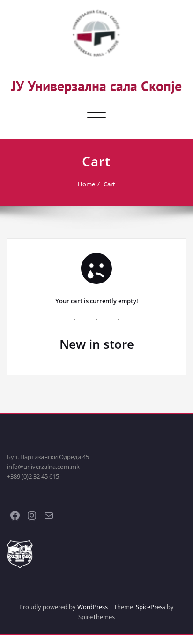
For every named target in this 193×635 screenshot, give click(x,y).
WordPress (92, 607)
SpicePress (150, 607)
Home (86, 184)
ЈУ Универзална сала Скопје (96, 86)
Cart (109, 184)
